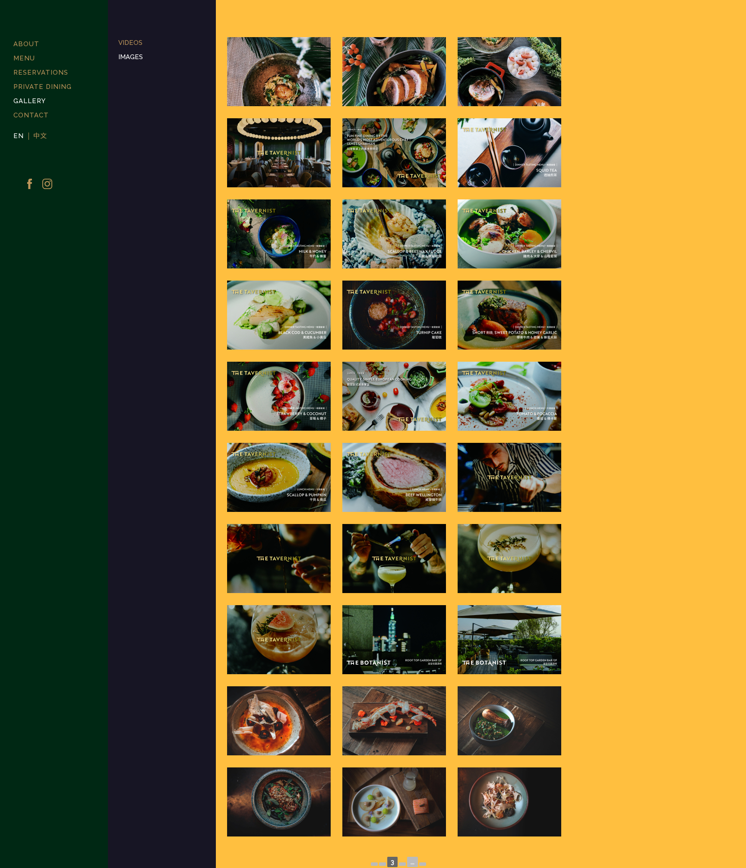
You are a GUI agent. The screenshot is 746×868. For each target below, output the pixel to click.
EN (18, 136)
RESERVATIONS (40, 72)
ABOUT (26, 44)
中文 (40, 136)
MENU (24, 58)
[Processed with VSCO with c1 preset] (279, 71)
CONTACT (31, 115)
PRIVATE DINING (42, 87)
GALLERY (29, 101)
